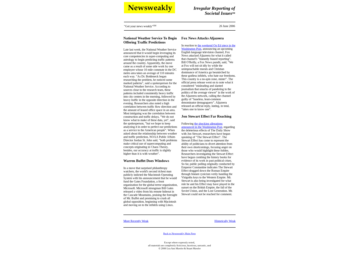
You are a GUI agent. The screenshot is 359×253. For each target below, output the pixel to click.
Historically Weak (225, 221)
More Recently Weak (135, 221)
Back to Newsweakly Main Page (179, 233)
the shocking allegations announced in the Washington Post (202, 125)
